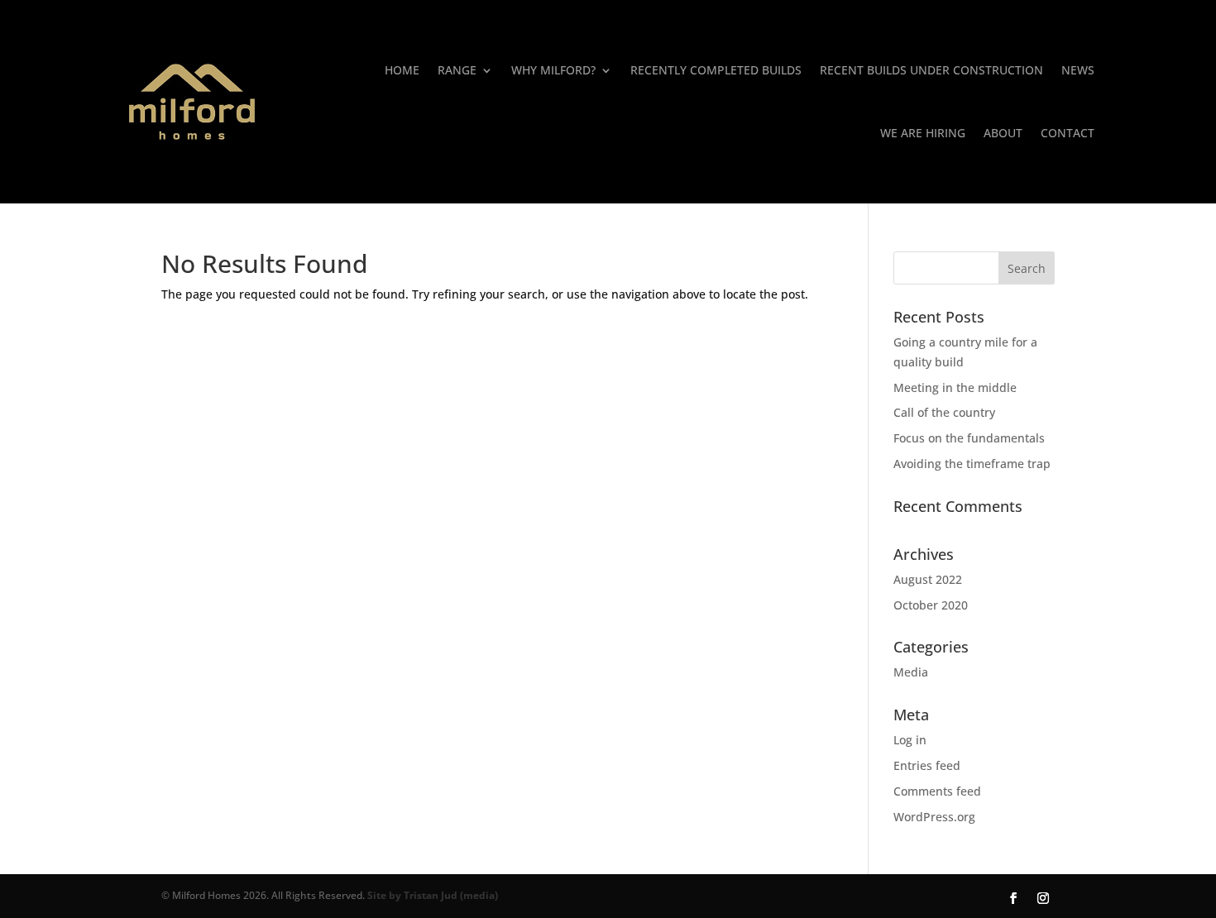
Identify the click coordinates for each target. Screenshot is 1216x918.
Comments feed (937, 791)
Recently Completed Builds (716, 70)
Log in (909, 740)
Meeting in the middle (955, 387)
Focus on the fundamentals (969, 438)
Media (910, 672)
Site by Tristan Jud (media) (432, 895)
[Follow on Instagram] (1043, 898)
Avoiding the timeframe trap (972, 463)
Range (457, 70)
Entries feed (926, 765)
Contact (1067, 133)
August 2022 (927, 579)
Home (402, 70)
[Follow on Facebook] (1013, 898)
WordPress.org (934, 817)
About (1003, 133)
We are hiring (922, 133)
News (1077, 70)
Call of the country (944, 412)
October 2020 (930, 605)
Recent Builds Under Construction (931, 70)
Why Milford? (553, 70)
